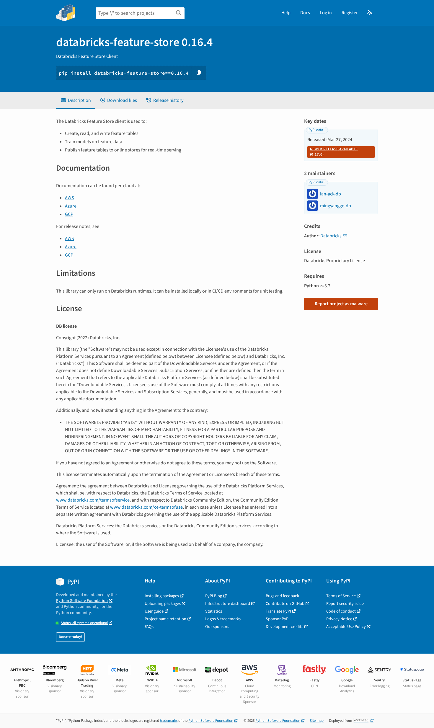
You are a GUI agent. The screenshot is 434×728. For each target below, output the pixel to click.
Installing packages (162, 596)
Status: (84, 623)
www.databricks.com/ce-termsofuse (146, 507)
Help (286, 12)
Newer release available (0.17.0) (334, 151)
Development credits (284, 626)
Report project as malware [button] (341, 304)
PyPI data (316, 130)
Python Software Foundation (82, 601)
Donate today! (70, 636)
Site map (317, 720)
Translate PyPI (278, 611)
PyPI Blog (213, 596)
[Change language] (370, 12)
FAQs (149, 626)
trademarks (168, 720)
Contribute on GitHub (285, 603)
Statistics (213, 611)
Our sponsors (217, 626)
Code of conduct (341, 611)
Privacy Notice (339, 619)
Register (350, 12)
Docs (305, 12)
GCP (69, 214)
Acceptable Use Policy (346, 626)
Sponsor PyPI (278, 619)
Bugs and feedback (282, 596)
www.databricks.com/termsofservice (93, 500)
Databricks (331, 236)
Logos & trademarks (223, 619)
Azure (70, 206)
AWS (69, 198)
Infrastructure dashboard (227, 603)
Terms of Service (341, 596)
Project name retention (165, 619)
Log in (326, 12)
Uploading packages (163, 603)
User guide (154, 611)
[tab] (75, 100)
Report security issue (345, 603)
